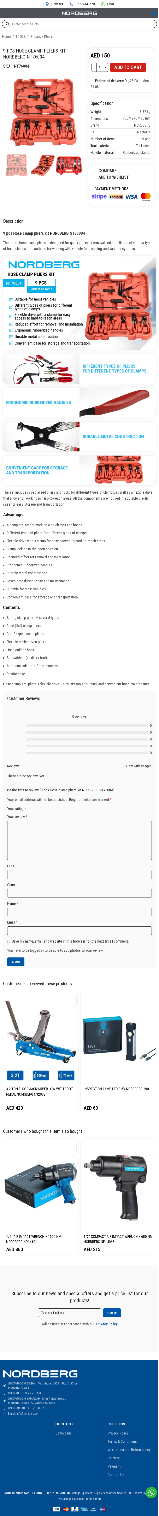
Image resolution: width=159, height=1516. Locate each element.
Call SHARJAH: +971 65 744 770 (26, 1408)
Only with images (139, 766)
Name (12, 903)
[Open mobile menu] (4, 13)
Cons (11, 885)
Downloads (63, 1433)
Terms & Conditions (122, 1441)
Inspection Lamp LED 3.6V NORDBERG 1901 (117, 1089)
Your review (17, 816)
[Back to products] (149, 37)
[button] (72, 996)
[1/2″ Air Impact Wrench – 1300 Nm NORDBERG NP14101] (40, 1185)
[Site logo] (79, 13)
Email (12, 922)
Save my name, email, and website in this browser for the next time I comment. (70, 941)
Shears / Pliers (41, 36)
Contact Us (116, 1475)
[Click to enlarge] (11, 144)
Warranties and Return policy (129, 1450)
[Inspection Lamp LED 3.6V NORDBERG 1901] (118, 1037)
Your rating (16, 809)
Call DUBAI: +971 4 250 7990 (24, 1393)
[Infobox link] (54, 4)
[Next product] (154, 37)
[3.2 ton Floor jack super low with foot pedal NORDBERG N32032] (40, 1037)
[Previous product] (144, 37)
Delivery (114, 1458)
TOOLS (21, 36)
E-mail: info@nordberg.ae (23, 1413)
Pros (10, 866)
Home (6, 36)
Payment (114, 1466)
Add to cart (128, 67)
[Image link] (121, 196)
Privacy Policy (118, 1433)
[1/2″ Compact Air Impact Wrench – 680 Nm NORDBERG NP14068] (118, 1185)
